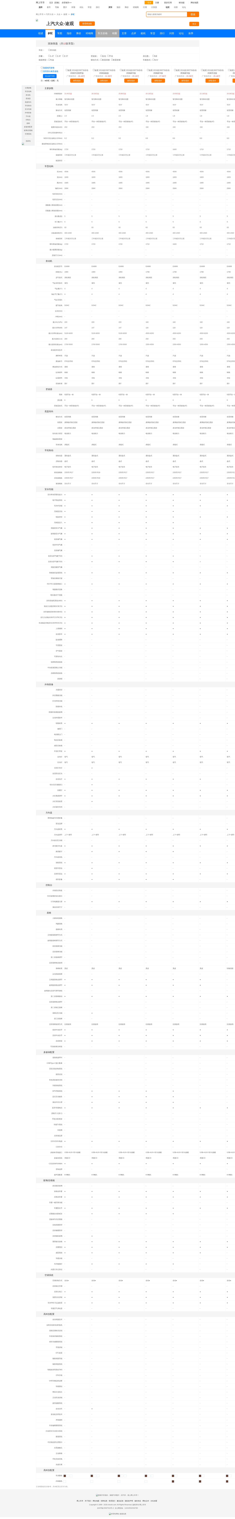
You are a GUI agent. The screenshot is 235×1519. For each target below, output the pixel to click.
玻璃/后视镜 (28, 130)
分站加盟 (154, 1501)
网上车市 (40, 2)
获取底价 (77, 80)
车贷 (152, 33)
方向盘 (28, 116)
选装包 (28, 141)
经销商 (136, 7)
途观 (65, 14)
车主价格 (103, 33)
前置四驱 (106, 60)
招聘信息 (104, 1501)
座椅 (28, 123)
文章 (124, 33)
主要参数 (28, 88)
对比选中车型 (50, 76)
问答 (176, 7)
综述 (40, 33)
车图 (59, 33)
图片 (65, 7)
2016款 (53, 50)
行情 (145, 7)
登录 (149, 2)
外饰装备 (28, 113)
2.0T (66, 56)
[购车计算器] (86, 76)
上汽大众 (55, 23)
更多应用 (168, 2)
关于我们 (88, 1501)
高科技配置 (28, 137)
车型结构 (28, 91)
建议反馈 (120, 1501)
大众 (58, 14)
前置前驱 (116, 60)
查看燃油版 (87, 23)
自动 (104, 56)
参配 (50, 33)
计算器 (154, 7)
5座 (155, 56)
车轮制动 (28, 106)
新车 (49, 7)
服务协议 (137, 1501)
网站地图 (96, 1501)
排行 (98, 7)
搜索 (193, 14)
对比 (81, 7)
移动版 (182, 2)
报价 (118, 7)
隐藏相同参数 (49, 68)
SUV (156, 60)
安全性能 (28, 109)
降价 (127, 7)
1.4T (52, 56)
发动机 (28, 95)
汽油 (52, 60)
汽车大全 (50, 14)
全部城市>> (67, 2)
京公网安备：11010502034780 (126, 1508)
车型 (90, 7)
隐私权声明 (129, 1501)
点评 (133, 33)
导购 (57, 7)
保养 (190, 33)
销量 (114, 33)
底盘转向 (28, 102)
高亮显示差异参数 (50, 71)
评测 (73, 7)
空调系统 (28, 134)
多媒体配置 (28, 127)
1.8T (59, 56)
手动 (111, 56)
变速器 (28, 98)
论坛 (184, 7)
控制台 (28, 120)
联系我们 (112, 1501)
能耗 (143, 33)
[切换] (56, 2)
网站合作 (146, 1501)
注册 (157, 2)
